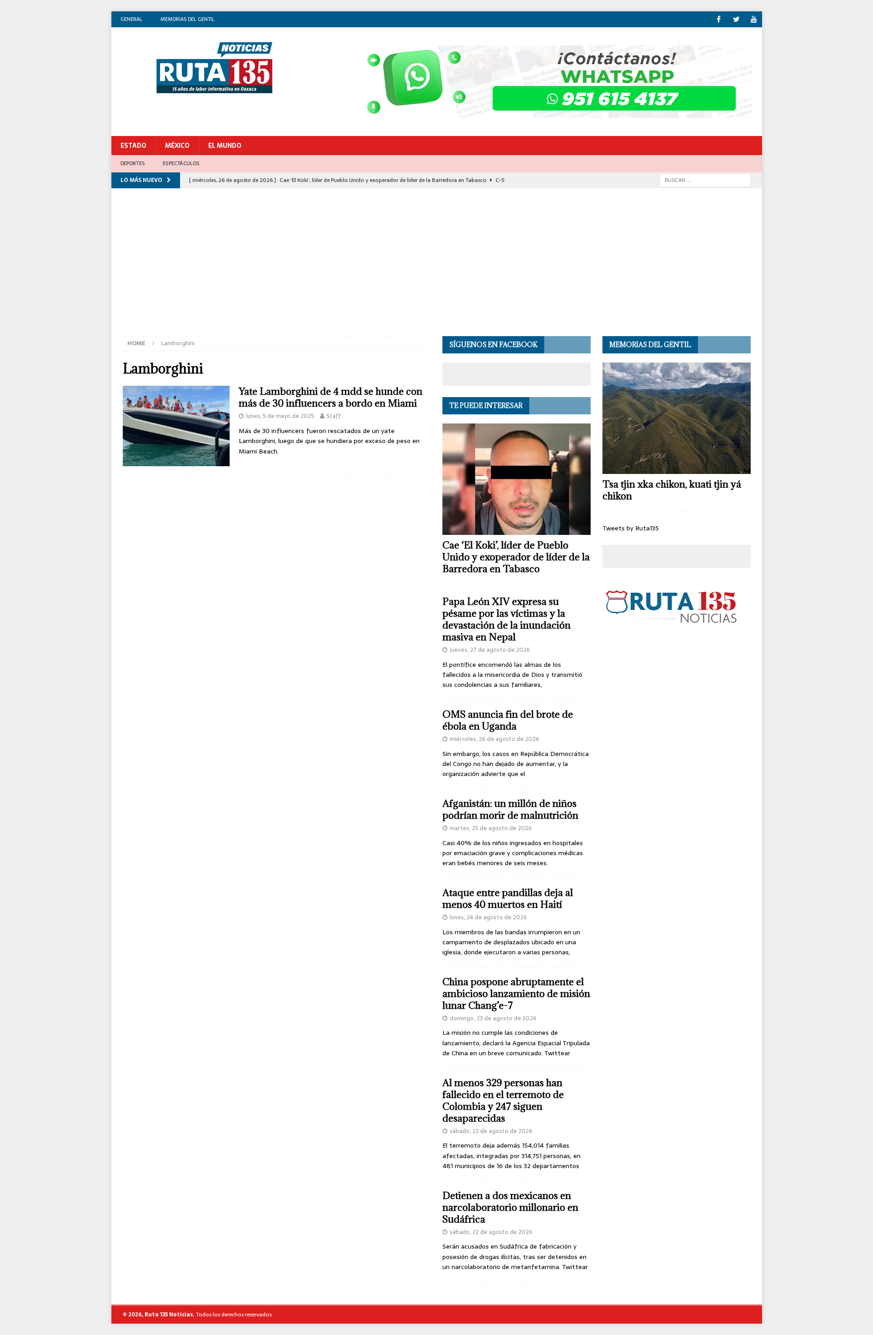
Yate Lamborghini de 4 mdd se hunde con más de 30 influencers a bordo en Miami (330, 397)
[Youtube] (754, 19)
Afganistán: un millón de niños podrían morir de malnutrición (510, 809)
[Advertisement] (436, 268)
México (177, 146)
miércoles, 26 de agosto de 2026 (494, 739)
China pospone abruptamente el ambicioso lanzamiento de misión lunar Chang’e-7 (516, 994)
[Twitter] (736, 19)
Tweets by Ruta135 (630, 528)
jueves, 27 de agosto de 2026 (490, 650)
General (131, 19)
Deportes (132, 163)
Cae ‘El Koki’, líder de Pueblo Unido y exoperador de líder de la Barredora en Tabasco (516, 557)
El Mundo (224, 146)
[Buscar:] (705, 180)
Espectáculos (181, 163)
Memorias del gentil (188, 19)
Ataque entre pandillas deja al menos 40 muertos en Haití (507, 899)
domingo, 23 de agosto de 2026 (493, 1018)
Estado (133, 146)
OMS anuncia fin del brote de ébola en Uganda (507, 720)
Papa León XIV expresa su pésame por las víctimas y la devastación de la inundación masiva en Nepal (506, 619)
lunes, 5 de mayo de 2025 (280, 416)
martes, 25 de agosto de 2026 (491, 828)
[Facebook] (719, 19)
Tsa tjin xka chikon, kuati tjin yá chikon (671, 490)
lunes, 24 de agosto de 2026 (488, 917)
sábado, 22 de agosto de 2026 (491, 1131)
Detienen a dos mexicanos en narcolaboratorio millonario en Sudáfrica (510, 1207)
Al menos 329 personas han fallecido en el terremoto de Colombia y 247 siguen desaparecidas (503, 1100)
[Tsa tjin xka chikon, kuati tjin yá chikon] (676, 418)
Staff (333, 416)
